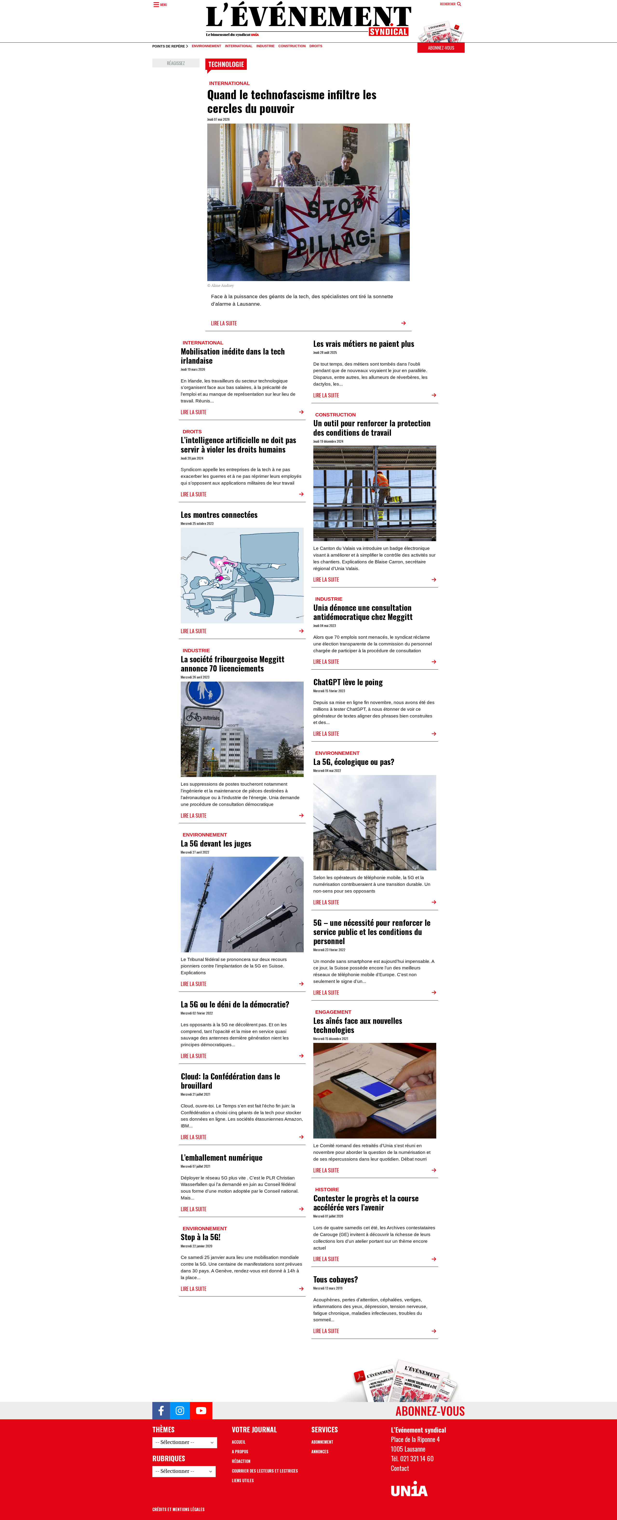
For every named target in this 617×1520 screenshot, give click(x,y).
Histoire (327, 1189)
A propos (240, 1451)
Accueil (239, 1442)
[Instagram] (180, 1410)
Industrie (265, 46)
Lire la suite (224, 323)
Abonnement (322, 1442)
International (239, 46)
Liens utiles (243, 1480)
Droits (315, 46)
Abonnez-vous (441, 47)
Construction (292, 46)
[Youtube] (201, 1410)
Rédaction (241, 1461)
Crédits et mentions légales (178, 1509)
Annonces (320, 1451)
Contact (400, 1468)
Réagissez (176, 63)
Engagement (333, 1012)
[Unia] (409, 1489)
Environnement (206, 46)
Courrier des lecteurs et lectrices (265, 1471)
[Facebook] (161, 1410)
